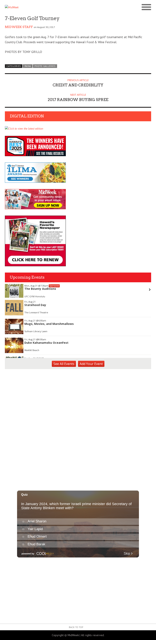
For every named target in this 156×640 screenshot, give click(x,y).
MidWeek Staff (19, 27)
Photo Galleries (45, 66)
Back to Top (76, 627)
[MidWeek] (41, 7)
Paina (28, 66)
